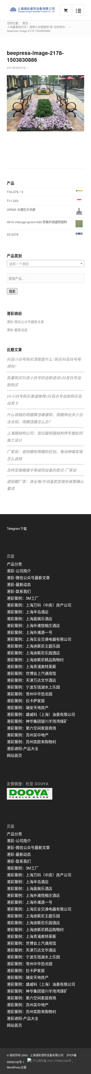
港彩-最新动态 (17, 329)
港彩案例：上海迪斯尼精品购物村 (35, 659)
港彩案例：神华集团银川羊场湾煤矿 (37, 721)
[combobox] (45, 263)
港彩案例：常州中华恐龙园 (29, 693)
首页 (25, 23)
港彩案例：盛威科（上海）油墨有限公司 (41, 714)
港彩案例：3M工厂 (23, 598)
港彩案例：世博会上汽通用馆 (31, 673)
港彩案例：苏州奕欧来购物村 (31, 741)
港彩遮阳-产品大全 (22, 748)
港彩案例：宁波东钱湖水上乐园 (33, 687)
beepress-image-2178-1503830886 (35, 56)
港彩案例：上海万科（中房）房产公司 (39, 604)
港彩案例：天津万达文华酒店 (31, 680)
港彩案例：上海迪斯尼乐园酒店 (33, 652)
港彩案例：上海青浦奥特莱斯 (31, 666)
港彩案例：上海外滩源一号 (29, 632)
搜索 (12, 291)
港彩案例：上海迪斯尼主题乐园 (33, 646)
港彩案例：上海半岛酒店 (28, 611)
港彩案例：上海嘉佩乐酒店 (29, 618)
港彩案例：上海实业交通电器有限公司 (39, 639)
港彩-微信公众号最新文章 (25, 321)
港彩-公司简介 (19, 570)
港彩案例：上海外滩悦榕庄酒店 (33, 625)
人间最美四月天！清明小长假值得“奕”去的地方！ (37, 27)
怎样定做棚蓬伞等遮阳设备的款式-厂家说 (41, 470)
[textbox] (45, 263)
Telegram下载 (17, 528)
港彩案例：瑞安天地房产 (28, 707)
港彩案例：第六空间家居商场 (31, 728)
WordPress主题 (16, 1067)
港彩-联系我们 (19, 591)
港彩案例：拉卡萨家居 (26, 700)
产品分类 (14, 563)
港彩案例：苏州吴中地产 (28, 734)
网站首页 (14, 755)
